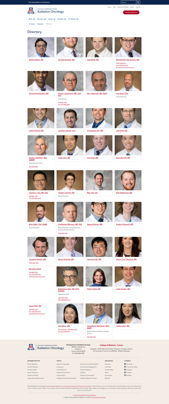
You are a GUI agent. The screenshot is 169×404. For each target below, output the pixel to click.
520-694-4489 (33, 167)
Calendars (108, 367)
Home (109, 7)
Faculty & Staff (31, 370)
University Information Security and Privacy (84, 395)
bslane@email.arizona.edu (37, 277)
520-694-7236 (62, 102)
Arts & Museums (61, 370)
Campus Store (61, 375)
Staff (114, 7)
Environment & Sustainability (89, 364)
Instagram (129, 370)
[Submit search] (138, 2)
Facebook (129, 364)
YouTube (129, 375)
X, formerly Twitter (132, 367)
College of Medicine (131, 12)
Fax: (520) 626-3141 (122, 65)
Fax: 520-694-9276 (64, 104)
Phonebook (108, 375)
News (106, 372)
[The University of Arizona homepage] (39, 2)
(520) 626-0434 (121, 63)
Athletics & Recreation (63, 372)
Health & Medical (85, 370)
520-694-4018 (91, 337)
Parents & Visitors (32, 375)
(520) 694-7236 (62, 233)
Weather (107, 378)
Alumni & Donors (32, 372)
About (30, 19)
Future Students (32, 364)
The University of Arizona (98, 397)
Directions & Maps (123, 7)
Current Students (32, 367)
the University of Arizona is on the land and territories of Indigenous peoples (68, 386)
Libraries (83, 372)
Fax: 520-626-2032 (35, 274)
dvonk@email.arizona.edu (37, 314)
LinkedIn (129, 372)
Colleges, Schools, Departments (66, 378)
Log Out (138, 7)
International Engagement (88, 367)
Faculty (50, 19)
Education (40, 19)
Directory (40, 24)
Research (60, 19)
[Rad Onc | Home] (45, 10)
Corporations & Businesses (35, 378)
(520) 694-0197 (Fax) (64, 300)
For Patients (72, 19)
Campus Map (109, 370)
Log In (132, 7)
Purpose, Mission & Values (88, 378)
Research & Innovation (87, 375)
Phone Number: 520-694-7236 (67, 329)
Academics (60, 367)
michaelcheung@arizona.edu (125, 67)
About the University (63, 364)
